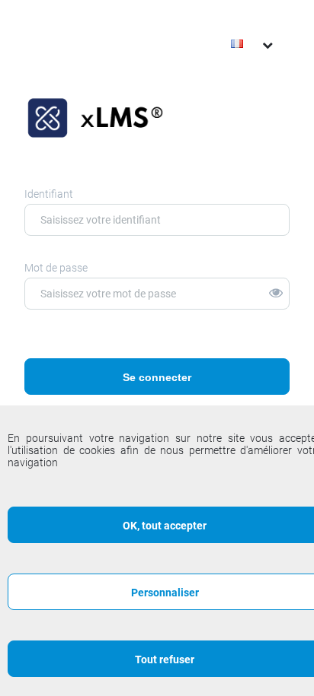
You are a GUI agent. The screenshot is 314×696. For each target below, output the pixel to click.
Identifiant (48, 194)
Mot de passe (56, 268)
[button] (279, 294)
